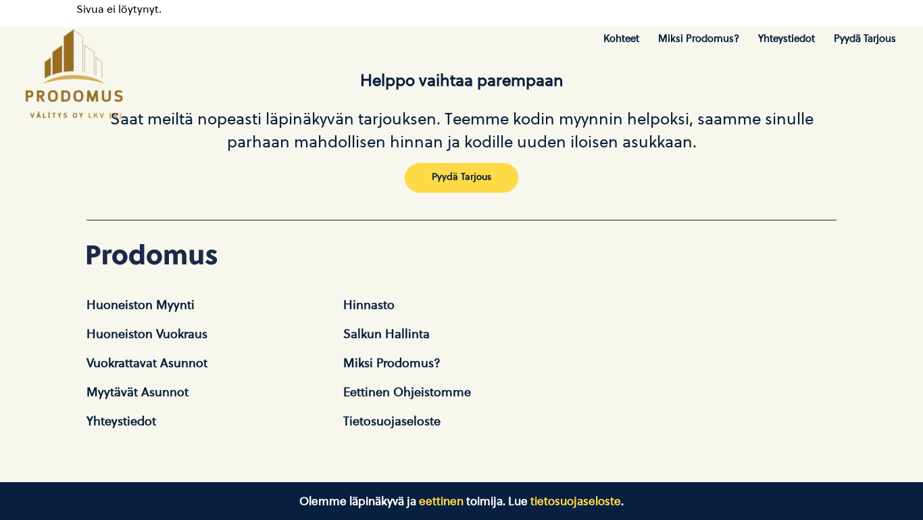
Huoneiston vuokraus (146, 334)
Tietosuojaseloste (392, 421)
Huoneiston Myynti (140, 305)
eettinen (441, 501)
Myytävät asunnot (137, 392)
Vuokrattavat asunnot (146, 363)
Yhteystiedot (786, 38)
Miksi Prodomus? (698, 38)
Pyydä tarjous (865, 38)
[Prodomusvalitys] (74, 71)
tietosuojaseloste (575, 501)
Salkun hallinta (386, 334)
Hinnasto (369, 305)
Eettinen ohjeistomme (407, 392)
